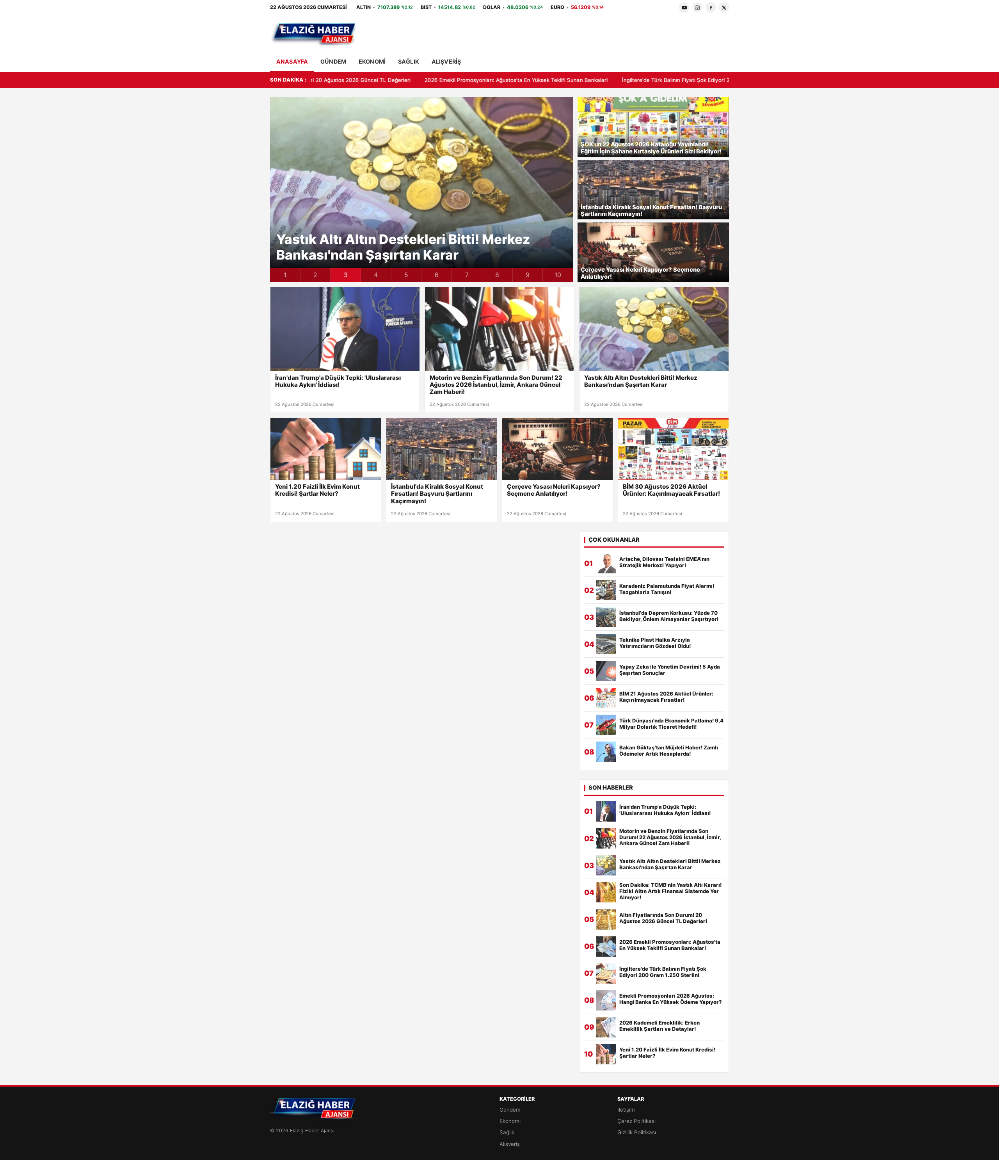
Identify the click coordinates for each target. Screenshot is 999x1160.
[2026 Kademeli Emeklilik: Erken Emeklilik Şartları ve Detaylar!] (606, 1027)
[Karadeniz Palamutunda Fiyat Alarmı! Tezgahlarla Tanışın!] (606, 590)
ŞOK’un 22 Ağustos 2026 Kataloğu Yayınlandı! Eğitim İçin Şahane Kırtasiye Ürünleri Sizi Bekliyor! (651, 148)
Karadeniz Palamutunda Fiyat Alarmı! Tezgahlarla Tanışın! (666, 589)
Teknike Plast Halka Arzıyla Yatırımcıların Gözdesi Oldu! (655, 643)
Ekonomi (372, 61)
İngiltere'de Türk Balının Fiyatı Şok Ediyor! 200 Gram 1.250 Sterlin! (593, 80)
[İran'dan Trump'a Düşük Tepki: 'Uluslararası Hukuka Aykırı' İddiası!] (345, 329)
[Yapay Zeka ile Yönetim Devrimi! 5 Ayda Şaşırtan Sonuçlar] (606, 671)
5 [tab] (406, 275)
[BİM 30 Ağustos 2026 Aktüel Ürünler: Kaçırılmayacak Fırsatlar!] (673, 449)
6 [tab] (437, 275)
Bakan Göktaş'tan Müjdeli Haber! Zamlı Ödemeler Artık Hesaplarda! (668, 751)
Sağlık (408, 61)
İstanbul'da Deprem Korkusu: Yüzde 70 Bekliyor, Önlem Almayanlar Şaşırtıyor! (668, 616)
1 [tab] (285, 275)
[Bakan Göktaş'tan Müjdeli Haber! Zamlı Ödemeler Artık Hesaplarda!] (606, 752)
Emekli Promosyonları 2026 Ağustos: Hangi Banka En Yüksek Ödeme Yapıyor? (670, 999)
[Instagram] (697, 7)
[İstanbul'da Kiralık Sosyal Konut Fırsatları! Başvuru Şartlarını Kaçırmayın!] (441, 449)
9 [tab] (528, 275)
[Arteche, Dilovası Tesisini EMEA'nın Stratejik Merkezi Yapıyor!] (606, 563)
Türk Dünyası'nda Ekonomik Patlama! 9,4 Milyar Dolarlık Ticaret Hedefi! (671, 724)
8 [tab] (497, 275)
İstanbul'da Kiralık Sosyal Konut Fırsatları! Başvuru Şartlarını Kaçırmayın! (651, 211)
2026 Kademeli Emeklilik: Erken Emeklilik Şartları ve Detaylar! (659, 1026)
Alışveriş (446, 61)
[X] (724, 7)
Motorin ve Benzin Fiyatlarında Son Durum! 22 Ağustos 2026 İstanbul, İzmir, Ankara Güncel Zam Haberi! (496, 384)
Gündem (333, 61)
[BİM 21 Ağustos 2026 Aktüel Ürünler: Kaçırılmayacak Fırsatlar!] (606, 698)
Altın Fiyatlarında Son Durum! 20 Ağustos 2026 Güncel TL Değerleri (663, 918)
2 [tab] (315, 275)
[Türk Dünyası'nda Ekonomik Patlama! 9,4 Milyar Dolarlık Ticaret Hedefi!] (606, 725)
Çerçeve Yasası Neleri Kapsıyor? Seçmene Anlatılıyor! (640, 273)
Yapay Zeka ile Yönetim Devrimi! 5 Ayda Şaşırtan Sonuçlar (669, 670)
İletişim (626, 1110)
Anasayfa (292, 61)
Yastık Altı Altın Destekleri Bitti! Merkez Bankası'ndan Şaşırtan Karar (640, 381)
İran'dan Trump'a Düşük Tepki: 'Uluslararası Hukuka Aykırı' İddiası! (338, 381)
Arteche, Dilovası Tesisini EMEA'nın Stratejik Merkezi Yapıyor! (664, 562)
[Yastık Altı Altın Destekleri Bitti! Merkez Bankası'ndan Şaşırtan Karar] (654, 329)
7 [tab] (467, 275)
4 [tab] (376, 275)
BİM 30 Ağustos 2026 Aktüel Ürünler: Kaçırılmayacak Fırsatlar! (671, 490)
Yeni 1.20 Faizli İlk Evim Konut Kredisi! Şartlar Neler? (317, 490)
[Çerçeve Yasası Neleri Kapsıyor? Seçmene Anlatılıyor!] (557, 449)
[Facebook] (711, 7)
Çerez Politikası (636, 1121)
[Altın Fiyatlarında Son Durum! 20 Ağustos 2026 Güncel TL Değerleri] (606, 919)
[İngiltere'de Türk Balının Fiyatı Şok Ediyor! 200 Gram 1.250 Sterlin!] (606, 973)
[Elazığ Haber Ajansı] (314, 34)
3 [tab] (346, 275)
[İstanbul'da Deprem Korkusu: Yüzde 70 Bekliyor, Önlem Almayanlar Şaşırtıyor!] (606, 617)
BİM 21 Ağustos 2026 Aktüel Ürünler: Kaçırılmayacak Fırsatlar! (666, 697)
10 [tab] (558, 275)
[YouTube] (684, 7)
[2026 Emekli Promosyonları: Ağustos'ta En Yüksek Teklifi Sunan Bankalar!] (606, 946)
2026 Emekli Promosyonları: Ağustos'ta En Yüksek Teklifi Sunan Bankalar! (405, 80)
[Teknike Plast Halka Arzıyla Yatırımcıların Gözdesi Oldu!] (606, 644)
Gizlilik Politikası (636, 1132)
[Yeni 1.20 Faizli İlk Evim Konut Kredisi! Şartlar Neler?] (325, 449)
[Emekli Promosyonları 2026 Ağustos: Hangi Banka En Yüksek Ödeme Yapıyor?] (606, 1000)
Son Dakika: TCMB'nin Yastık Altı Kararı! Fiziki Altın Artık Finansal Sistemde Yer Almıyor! (404, 247)
